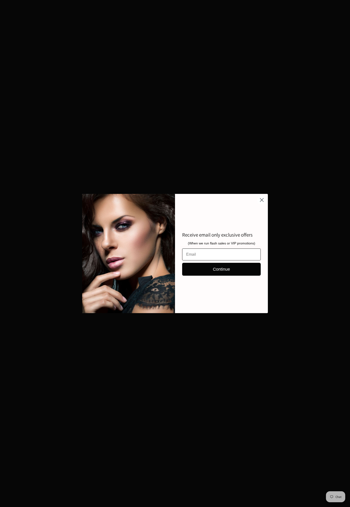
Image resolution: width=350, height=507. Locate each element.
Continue (221, 269)
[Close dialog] (262, 200)
